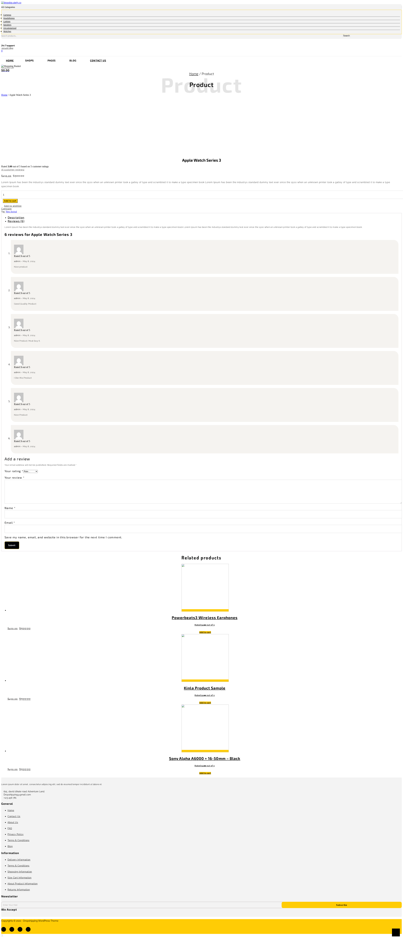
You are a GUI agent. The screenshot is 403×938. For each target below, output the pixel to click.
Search (346, 36)
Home (10, 60)
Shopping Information (20, 871)
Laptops (6, 21)
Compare (6, 208)
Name (10, 508)
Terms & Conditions (18, 840)
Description (16, 217)
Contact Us (98, 60)
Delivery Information (19, 859)
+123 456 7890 (7, 48)
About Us (13, 822)
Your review (14, 477)
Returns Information (19, 889)
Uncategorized (9, 28)
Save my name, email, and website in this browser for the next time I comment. (63, 537)
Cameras (7, 15)
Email (10, 522)
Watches (7, 31)
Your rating (14, 471)
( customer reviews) (12, 169)
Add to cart (10, 201)
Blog (10, 846)
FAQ (10, 828)
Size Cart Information (19, 877)
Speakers (7, 25)
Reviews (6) (16, 221)
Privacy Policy (16, 834)
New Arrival (11, 211)
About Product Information (23, 883)
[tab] (205, 217)
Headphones (9, 18)
